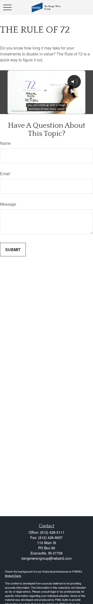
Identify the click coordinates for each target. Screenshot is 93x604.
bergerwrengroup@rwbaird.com (47, 558)
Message (8, 204)
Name (5, 143)
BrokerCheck (13, 576)
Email (5, 173)
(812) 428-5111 (52, 532)
